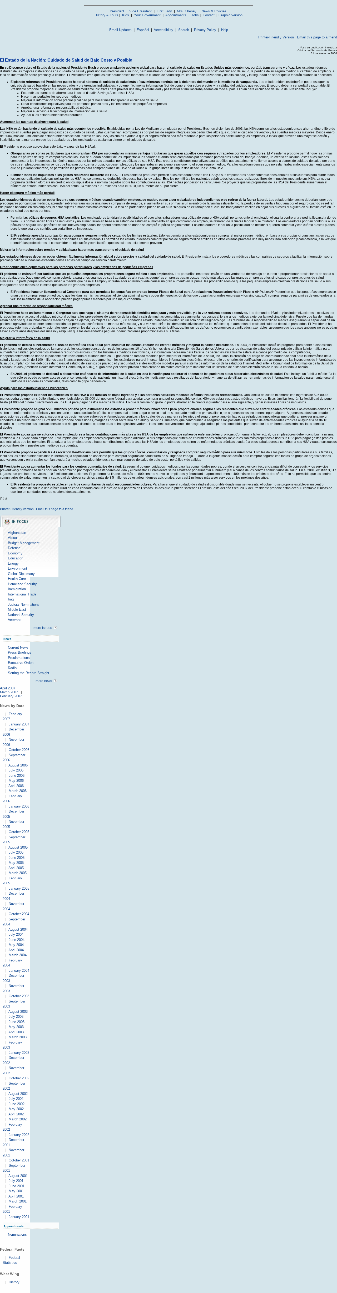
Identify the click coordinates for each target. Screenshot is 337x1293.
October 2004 (19, 914)
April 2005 (16, 868)
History (14, 1282)
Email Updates (120, 30)
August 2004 (18, 929)
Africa (12, 538)
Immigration (17, 589)
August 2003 (18, 1012)
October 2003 (19, 996)
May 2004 (16, 945)
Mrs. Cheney (186, 11)
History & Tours (106, 15)
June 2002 (16, 1104)
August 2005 (18, 847)
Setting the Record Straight (28, 673)
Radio (12, 668)
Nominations (17, 1234)
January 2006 (19, 806)
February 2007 (11, 696)
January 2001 (19, 1217)
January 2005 (19, 888)
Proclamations (19, 658)
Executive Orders (21, 663)
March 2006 (18, 791)
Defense (14, 548)
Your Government (147, 15)
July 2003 (16, 1017)
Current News (18, 647)
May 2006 (16, 781)
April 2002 (16, 1114)
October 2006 (19, 750)
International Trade (22, 594)
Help (224, 30)
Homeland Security (22, 584)
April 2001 (16, 1196)
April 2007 (7, 688)
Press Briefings (19, 652)
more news (44, 681)
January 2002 (19, 1135)
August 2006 (18, 765)
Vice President (140, 11)
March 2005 (18, 873)
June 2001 (16, 1186)
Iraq (11, 599)
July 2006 (16, 770)
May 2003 (16, 1027)
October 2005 (19, 832)
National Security (21, 615)
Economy (15, 553)
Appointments (175, 15)
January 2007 (19, 724)
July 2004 (16, 934)
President (117, 11)
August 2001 (18, 1176)
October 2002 (19, 1078)
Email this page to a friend (317, 37)
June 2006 (16, 776)
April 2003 (16, 1032)
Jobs (195, 15)
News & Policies (213, 11)
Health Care (17, 579)
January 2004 (19, 971)
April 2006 (16, 786)
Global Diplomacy (21, 574)
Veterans (14, 620)
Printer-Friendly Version (276, 37)
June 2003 (16, 1022)
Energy (13, 563)
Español (143, 30)
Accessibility (163, 30)
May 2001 (16, 1191)
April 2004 (16, 950)
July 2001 (16, 1181)
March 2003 (18, 1037)
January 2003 (19, 1053)
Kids (125, 15)
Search (183, 30)
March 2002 (18, 1119)
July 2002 (16, 1099)
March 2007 (9, 692)
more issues (42, 628)
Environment (17, 568)
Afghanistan (17, 533)
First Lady (164, 11)
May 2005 (16, 863)
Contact (209, 15)
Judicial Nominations (23, 605)
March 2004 (18, 955)
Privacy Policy (205, 30)
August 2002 (18, 1094)
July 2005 (16, 852)
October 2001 (19, 1160)
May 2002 (16, 1109)
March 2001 (18, 1201)
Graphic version (230, 15)
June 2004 (16, 940)
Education (15, 558)
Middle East (17, 610)
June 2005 (16, 858)
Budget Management (23, 543)
